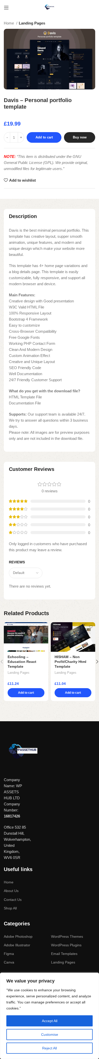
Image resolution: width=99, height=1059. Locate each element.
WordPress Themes (67, 936)
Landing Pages (32, 23)
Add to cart (44, 137)
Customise (49, 1034)
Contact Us (13, 900)
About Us (11, 891)
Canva (9, 962)
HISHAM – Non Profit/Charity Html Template (70, 661)
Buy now (80, 137)
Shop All (10, 908)
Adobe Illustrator (17, 945)
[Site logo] (49, 7)
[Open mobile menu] (6, 8)
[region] (49, 1016)
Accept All (49, 1021)
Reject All (49, 1048)
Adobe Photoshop (18, 936)
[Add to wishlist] (43, 626)
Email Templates (64, 954)
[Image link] (23, 752)
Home (9, 23)
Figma (9, 954)
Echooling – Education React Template (22, 661)
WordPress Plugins (66, 945)
